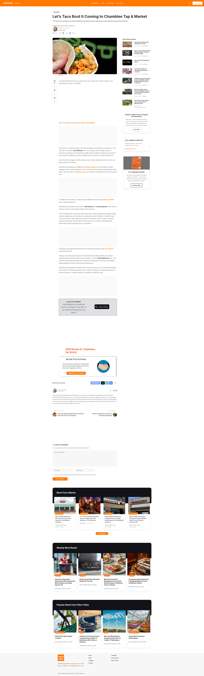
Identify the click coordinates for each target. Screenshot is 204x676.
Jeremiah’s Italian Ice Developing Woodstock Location (141, 70)
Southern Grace (80, 172)
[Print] (70, 33)
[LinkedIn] (116, 390)
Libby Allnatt (66, 28)
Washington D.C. (60, 632)
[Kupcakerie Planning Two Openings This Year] (127, 44)
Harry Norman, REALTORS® (140, 107)
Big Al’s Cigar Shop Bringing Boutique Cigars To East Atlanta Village (142, 52)
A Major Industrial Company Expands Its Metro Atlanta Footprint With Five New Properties (142, 80)
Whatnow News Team (60, 525)
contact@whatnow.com (75, 666)
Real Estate (110, 3)
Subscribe (197, 3)
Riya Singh (144, 85)
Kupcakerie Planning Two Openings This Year (141, 43)
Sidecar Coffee (108, 199)
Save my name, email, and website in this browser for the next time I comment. (75, 474)
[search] (190, 3)
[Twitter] (114, 390)
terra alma (108, 249)
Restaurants (94, 3)
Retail (102, 3)
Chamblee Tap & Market (86, 123)
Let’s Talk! (136, 129)
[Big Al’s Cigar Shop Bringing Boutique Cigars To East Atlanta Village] (127, 53)
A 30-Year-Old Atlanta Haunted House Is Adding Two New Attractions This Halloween (89, 518)
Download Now (136, 185)
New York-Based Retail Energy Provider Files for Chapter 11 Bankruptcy (112, 638)
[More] (73, 33)
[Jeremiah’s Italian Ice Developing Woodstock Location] (127, 71)
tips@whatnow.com (130, 148)
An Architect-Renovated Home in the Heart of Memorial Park (141, 102)
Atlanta (58, 575)
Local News (59, 513)
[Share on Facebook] (59, 33)
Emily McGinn (145, 46)
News (81, 632)
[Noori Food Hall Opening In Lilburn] (127, 62)
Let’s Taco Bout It (65, 123)
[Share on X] (63, 33)
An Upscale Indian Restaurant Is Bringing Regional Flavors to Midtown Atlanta (139, 581)
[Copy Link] (66, 33)
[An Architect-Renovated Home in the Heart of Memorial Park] (127, 102)
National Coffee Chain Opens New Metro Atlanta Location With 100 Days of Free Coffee (141, 91)
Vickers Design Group (92, 167)
